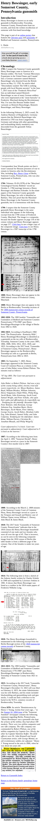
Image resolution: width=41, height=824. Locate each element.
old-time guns (16, 37)
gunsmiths (31, 37)
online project (25, 35)
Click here (16, 224)
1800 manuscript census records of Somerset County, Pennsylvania (17, 311)
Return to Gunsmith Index (12, 775)
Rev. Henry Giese (21, 173)
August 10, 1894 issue (13, 712)
